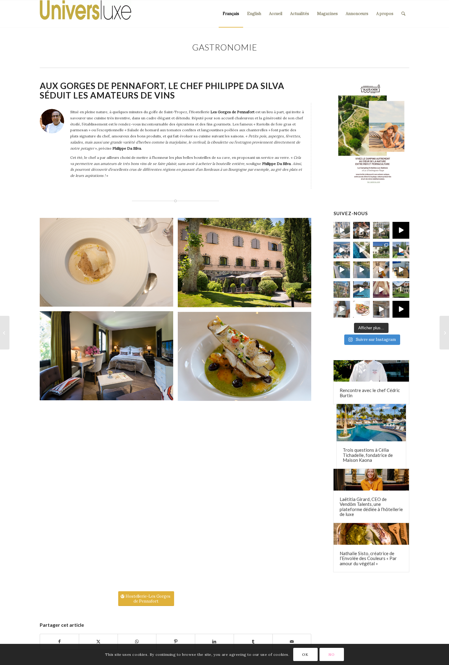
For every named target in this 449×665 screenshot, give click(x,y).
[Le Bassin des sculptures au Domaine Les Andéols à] (361, 269)
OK (305, 654)
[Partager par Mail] (292, 641)
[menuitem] (231, 13)
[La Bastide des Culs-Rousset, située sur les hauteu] (361, 250)
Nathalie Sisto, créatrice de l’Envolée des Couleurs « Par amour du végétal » (368, 558)
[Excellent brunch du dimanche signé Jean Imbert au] (342, 230)
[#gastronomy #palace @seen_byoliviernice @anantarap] (361, 230)
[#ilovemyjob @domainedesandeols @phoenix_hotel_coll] (381, 269)
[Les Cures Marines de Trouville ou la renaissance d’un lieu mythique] (444, 332)
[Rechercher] (403, 13)
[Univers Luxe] (85, 13)
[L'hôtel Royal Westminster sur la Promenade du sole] (381, 230)
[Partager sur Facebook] (59, 641)
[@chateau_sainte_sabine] (400, 309)
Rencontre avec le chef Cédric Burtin (370, 392)
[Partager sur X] (98, 641)
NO (331, 654)
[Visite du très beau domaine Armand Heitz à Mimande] (400, 289)
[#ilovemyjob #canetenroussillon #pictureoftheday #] (361, 289)
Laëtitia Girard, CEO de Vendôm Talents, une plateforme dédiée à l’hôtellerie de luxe (371, 506)
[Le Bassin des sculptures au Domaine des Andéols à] (342, 269)
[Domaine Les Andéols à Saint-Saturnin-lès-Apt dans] (400, 250)
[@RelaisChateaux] (381, 309)
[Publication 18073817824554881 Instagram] (342, 250)
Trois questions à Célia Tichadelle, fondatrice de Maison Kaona (368, 455)
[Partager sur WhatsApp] (137, 641)
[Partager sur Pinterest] (175, 641)
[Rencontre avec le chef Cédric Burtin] (371, 371)
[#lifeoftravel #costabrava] (381, 289)
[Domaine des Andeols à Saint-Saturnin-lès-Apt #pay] (400, 269)
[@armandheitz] (342, 309)
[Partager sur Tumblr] (253, 641)
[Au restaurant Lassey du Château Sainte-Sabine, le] (361, 309)
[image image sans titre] (109, 264)
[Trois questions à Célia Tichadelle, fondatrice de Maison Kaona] (371, 422)
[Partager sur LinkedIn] (214, 641)
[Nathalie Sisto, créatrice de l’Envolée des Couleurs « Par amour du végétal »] (371, 534)
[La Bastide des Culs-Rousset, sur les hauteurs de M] (381, 250)
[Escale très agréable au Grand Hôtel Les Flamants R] (342, 289)
